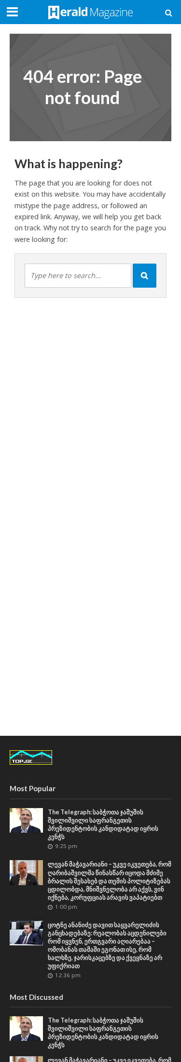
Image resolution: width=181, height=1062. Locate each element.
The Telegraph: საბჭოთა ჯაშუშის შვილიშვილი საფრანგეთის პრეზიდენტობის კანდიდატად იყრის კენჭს (103, 824)
